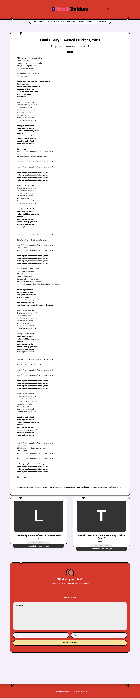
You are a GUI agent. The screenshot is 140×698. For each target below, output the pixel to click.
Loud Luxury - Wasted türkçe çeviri (107, 487)
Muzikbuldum (64, 691)
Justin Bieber (95, 549)
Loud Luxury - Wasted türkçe (77, 487)
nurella (82, 47)
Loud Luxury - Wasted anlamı (50, 487)
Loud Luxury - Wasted (27, 487)
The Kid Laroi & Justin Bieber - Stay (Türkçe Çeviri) (101, 537)
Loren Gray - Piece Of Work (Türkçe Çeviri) (39, 535)
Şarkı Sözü (59, 47)
